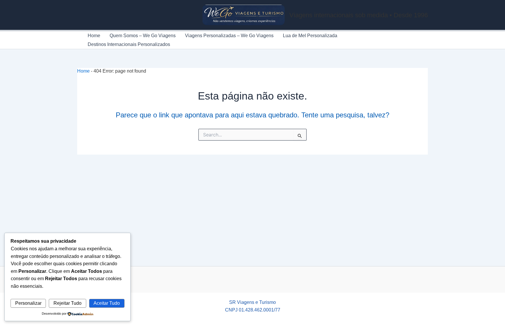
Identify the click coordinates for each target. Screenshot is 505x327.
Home (94, 35)
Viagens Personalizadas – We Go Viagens (229, 35)
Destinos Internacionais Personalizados (129, 44)
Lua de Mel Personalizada (310, 35)
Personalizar (28, 303)
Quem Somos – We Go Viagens (143, 35)
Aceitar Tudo (107, 303)
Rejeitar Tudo (67, 303)
